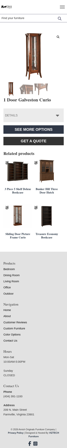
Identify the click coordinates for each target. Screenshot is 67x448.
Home (7, 310)
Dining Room (11, 275)
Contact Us (10, 340)
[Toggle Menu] (62, 6)
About (7, 316)
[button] (58, 37)
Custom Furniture (14, 328)
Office (7, 287)
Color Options (12, 334)
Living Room (11, 281)
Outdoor (8, 293)
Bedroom (9, 269)
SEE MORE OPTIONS (34, 129)
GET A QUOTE (33, 141)
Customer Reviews (15, 322)
